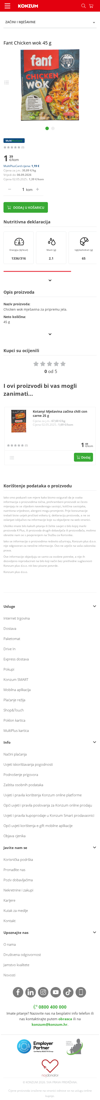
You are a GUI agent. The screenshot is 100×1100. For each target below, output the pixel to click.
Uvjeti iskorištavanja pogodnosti (28, 764)
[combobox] (50, 22)
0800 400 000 (52, 1007)
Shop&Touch (13, 710)
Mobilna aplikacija (17, 689)
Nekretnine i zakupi (18, 890)
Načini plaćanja (15, 754)
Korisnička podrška (18, 859)
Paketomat (11, 638)
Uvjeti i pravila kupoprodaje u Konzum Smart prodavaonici (48, 815)
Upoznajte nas (15, 932)
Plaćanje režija (14, 700)
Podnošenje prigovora (20, 774)
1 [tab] (47, 128)
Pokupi (8, 669)
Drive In (9, 648)
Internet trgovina (16, 618)
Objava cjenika (14, 835)
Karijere (9, 900)
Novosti (9, 975)
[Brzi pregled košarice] (94, 6)
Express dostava (16, 659)
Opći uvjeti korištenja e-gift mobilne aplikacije (38, 825)
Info (6, 742)
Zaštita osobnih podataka (23, 784)
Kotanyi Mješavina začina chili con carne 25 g (60, 413)
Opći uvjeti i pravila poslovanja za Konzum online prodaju (47, 805)
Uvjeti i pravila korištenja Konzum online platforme (42, 795)
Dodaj (85, 457)
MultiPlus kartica (16, 730)
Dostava (9, 628)
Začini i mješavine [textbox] (20, 22)
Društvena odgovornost (22, 954)
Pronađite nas (14, 869)
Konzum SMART (15, 679)
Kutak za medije (15, 910)
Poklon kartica (14, 720)
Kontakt (9, 920)
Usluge (9, 606)
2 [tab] (53, 128)
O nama (9, 944)
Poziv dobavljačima (18, 880)
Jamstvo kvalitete (16, 964)
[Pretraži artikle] (83, 6)
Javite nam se (15, 847)
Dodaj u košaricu (28, 207)
